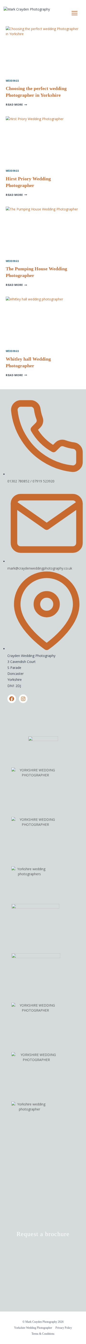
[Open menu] (74, 13)
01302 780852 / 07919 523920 (30, 481)
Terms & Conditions (43, 1333)
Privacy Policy (63, 1327)
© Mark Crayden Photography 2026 (43, 1321)
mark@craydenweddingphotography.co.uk (39, 568)
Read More (16, 104)
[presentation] (43, 51)
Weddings (12, 80)
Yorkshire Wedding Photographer (33, 1327)
